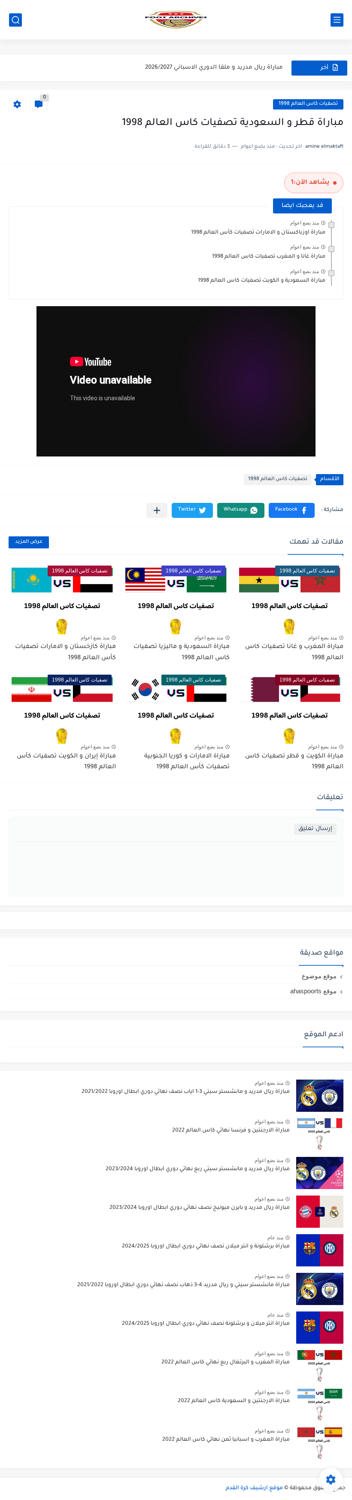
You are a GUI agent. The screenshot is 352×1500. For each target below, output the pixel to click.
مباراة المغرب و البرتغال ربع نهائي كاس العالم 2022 (225, 1363)
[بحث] (15, 20)
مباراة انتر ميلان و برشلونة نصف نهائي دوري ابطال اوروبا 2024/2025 (206, 1324)
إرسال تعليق (315, 829)
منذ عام (275, 1238)
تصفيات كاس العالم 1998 (308, 104)
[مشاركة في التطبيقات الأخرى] (156, 510)
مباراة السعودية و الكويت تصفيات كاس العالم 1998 (261, 281)
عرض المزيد (28, 542)
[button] (292, 510)
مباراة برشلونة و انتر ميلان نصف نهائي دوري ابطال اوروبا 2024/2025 (206, 1247)
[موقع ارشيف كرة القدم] (176, 20)
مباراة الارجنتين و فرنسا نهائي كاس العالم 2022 (231, 1131)
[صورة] (319, 1096)
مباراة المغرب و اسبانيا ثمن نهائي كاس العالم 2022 (226, 1440)
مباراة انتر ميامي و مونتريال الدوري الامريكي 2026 (216, 67)
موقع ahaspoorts (313, 991)
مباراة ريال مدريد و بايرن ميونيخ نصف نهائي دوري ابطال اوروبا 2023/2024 (199, 1208)
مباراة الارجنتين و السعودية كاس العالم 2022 (234, 1401)
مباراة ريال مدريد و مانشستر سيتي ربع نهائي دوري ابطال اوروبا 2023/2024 (198, 1169)
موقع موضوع (319, 976)
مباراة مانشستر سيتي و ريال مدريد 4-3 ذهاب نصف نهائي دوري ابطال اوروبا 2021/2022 (183, 1285)
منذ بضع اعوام (304, 223)
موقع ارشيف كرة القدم (254, 1488)
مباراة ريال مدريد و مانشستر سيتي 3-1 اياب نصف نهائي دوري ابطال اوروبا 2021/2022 (186, 1092)
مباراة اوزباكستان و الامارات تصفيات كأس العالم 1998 (258, 233)
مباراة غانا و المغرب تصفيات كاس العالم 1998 (268, 257)
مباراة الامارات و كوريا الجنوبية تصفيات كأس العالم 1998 (187, 762)
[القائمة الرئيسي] (337, 20)
